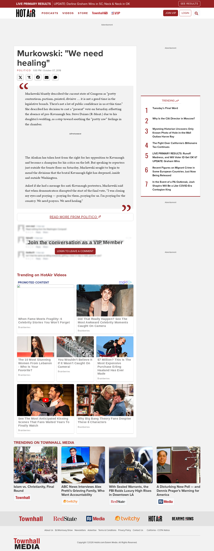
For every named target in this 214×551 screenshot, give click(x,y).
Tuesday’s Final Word (165, 108)
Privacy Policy (124, 530)
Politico (24, 70)
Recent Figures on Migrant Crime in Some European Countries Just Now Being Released (174, 171)
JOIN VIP (170, 13)
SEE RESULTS (189, 3)
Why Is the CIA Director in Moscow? (173, 118)
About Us (48, 530)
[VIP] (116, 13)
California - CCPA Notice (158, 530)
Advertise (92, 530)
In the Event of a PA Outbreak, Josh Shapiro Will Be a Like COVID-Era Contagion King (173, 185)
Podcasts (50, 13)
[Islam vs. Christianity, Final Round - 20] (35, 464)
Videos (68, 13)
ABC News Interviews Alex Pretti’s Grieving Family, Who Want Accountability (82, 491)
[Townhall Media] (27, 543)
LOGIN (185, 13)
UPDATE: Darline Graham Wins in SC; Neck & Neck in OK (92, 4)
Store (83, 13)
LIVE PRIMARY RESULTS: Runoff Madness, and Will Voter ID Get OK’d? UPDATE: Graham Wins (174, 157)
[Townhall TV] (100, 13)
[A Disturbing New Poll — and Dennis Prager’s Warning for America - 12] (178, 464)
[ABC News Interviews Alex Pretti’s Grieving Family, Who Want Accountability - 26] (83, 464)
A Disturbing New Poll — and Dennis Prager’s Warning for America (178, 491)
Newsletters (80, 530)
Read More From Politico (74, 217)
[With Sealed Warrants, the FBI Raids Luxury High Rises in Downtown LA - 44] (131, 464)
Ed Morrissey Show (64, 530)
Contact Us (138, 530)
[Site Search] (196, 13)
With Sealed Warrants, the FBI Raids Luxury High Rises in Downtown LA (130, 491)
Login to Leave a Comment (75, 251)
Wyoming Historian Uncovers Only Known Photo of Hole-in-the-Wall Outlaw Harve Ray (173, 132)
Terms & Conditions (107, 530)
